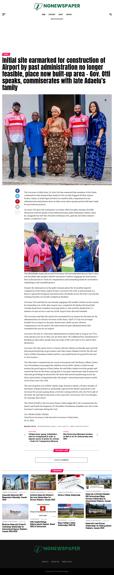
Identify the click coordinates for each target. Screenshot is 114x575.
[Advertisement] (57, 35)
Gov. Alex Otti (63, 426)
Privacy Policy (67, 561)
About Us (45, 561)
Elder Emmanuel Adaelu (47, 426)
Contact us (55, 561)
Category (52, 14)
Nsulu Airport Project (80, 426)
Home (43, 14)
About (61, 14)
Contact (69, 14)
